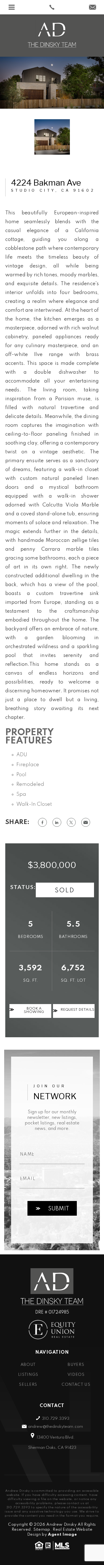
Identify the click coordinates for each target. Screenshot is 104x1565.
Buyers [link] (76, 1365)
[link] (52, 7)
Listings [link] (28, 1375)
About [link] (28, 1365)
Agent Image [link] (62, 1535)
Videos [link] (76, 1375)
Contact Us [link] (76, 1385)
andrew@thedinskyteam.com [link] (55, 1427)
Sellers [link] (28, 1385)
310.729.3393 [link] (55, 1419)
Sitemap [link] (41, 1530)
